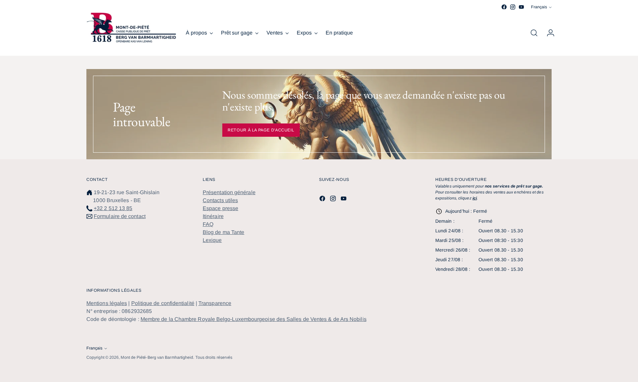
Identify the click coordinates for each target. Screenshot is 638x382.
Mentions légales (106, 303)
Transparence (214, 303)
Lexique (212, 240)
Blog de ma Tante (223, 232)
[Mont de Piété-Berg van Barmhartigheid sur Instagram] (513, 7)
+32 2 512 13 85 (113, 208)
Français (539, 7)
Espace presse (220, 208)
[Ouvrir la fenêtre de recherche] (534, 32)
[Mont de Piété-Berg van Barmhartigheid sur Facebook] (504, 7)
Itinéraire (213, 216)
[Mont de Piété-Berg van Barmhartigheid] (131, 27)
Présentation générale (229, 192)
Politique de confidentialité (162, 303)
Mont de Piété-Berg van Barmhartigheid (157, 357)
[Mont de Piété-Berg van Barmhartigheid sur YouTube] (521, 7)
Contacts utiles (220, 200)
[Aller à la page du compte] (548, 32)
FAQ (208, 224)
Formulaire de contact (120, 216)
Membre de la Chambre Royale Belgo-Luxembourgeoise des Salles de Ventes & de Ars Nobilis (254, 319)
